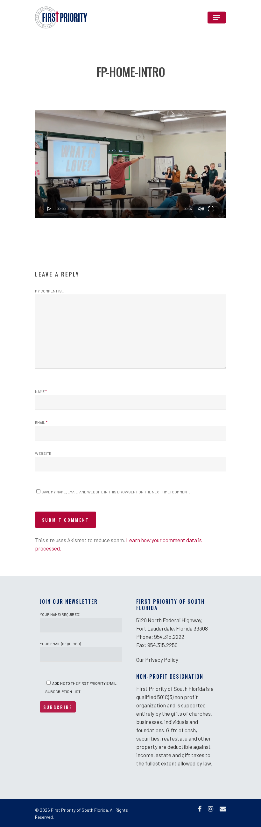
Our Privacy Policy (157, 659)
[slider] (125, 209)
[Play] (49, 208)
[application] (130, 164)
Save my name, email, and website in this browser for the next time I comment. (115, 492)
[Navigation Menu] (217, 17)
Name (41, 391)
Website (43, 453)
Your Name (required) (60, 614)
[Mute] (201, 208)
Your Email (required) (60, 643)
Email (41, 422)
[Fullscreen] (211, 208)
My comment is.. (49, 291)
